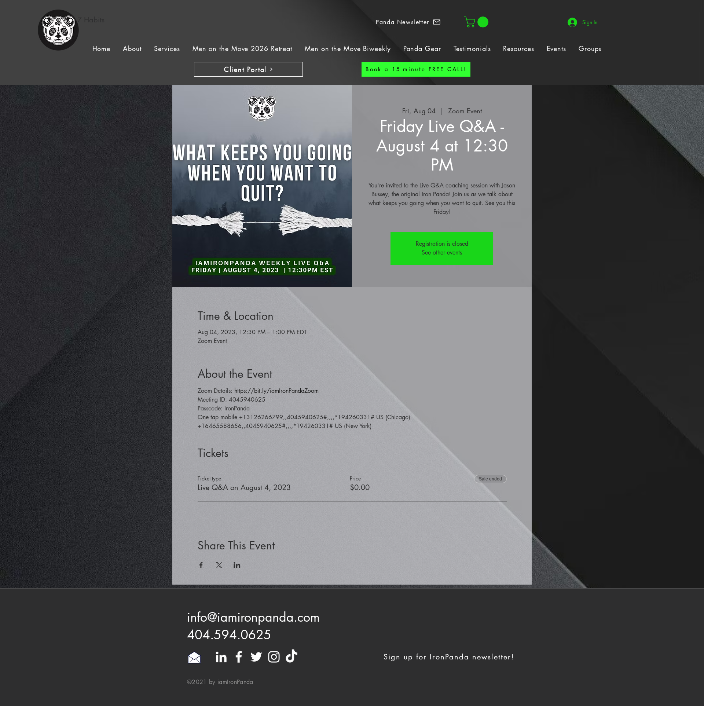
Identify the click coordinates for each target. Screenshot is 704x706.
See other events (442, 252)
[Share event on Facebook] (201, 565)
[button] (408, 22)
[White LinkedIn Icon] (221, 657)
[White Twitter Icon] (256, 657)
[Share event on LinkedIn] (237, 565)
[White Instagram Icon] (274, 657)
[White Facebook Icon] (238, 657)
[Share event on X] (219, 565)
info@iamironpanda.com (253, 617)
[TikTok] (291, 657)
